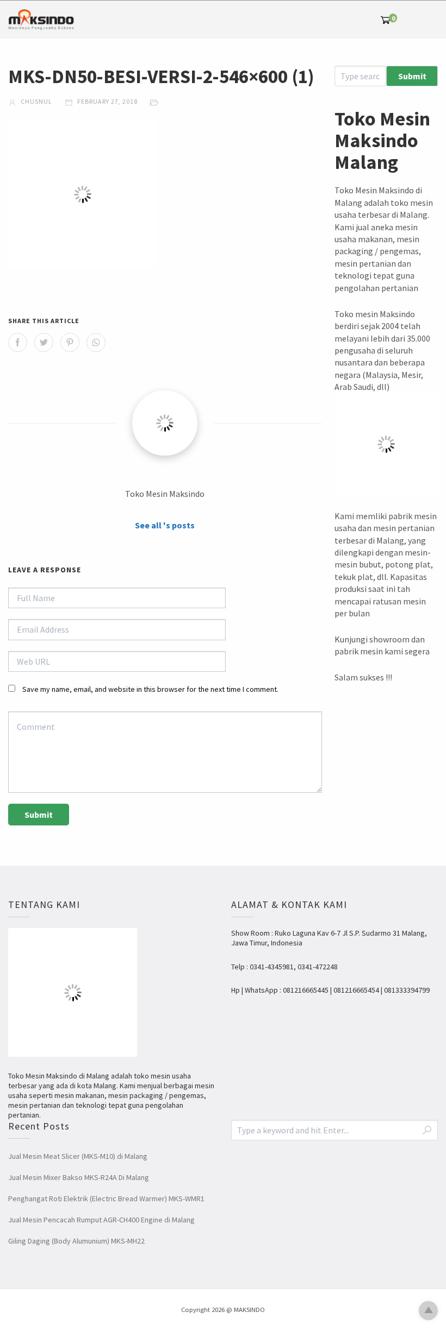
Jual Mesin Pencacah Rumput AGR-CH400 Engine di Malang (101, 1220)
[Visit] (164, 423)
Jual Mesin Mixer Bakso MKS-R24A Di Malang (78, 1177)
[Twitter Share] (43, 342)
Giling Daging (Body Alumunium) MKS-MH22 (76, 1241)
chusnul (35, 101)
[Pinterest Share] (69, 342)
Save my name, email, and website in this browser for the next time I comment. (150, 689)
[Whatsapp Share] (96, 342)
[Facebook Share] (17, 342)
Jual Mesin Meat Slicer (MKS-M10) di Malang (77, 1156)
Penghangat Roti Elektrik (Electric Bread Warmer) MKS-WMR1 (106, 1198)
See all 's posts (165, 525)
